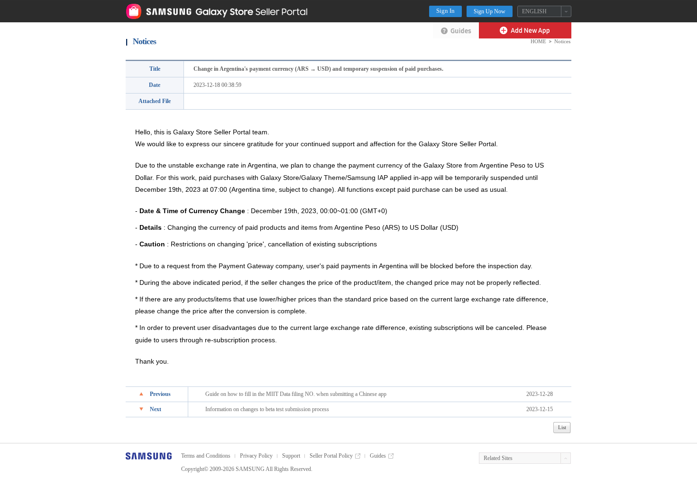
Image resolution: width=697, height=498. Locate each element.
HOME (538, 41)
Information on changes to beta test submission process (267, 409)
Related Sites (498, 458)
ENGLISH (534, 11)
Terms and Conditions (205, 455)
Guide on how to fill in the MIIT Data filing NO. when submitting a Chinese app (295, 394)
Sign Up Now (489, 11)
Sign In (445, 10)
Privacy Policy (256, 455)
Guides (378, 455)
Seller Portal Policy (331, 455)
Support (291, 455)
